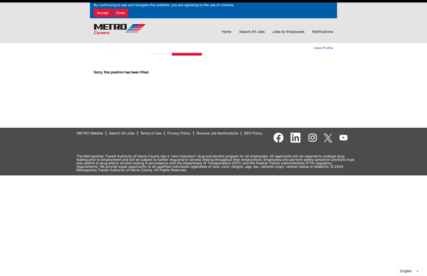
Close (120, 12)
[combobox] (409, 271)
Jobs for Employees (288, 31)
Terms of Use (150, 133)
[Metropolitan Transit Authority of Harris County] (120, 29)
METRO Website (90, 133)
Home (226, 31)
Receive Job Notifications (217, 133)
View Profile (323, 48)
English (406, 270)
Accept (102, 12)
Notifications (322, 31)
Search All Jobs (252, 31)
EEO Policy (253, 133)
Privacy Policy (179, 133)
